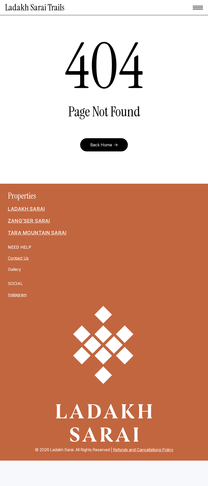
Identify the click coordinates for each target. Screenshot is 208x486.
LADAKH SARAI (26, 209)
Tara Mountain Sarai (37, 233)
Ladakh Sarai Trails (34, 7)
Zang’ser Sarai (29, 221)
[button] (198, 7)
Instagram (17, 294)
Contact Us (18, 258)
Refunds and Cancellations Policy (143, 449)
